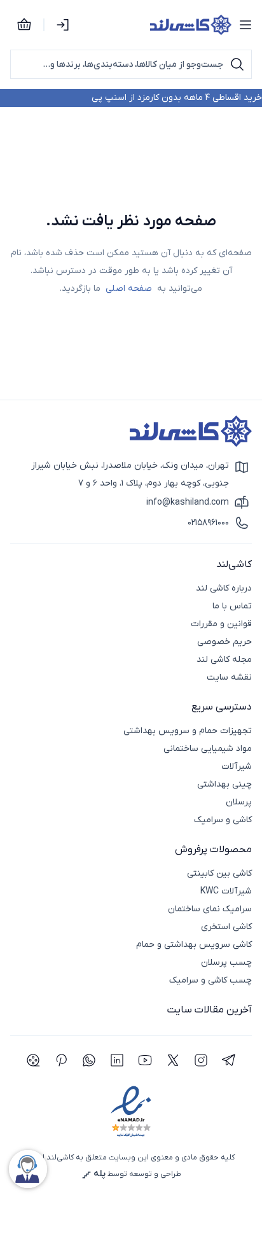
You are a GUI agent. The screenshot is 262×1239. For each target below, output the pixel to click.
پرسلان (239, 802)
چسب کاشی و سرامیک (210, 980)
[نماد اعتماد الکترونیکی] (131, 1112)
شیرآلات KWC (226, 891)
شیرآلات (236, 766)
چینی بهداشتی (224, 784)
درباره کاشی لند (224, 588)
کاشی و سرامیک (223, 820)
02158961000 (208, 523)
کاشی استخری (226, 927)
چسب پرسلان (226, 962)
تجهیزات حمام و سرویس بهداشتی (187, 731)
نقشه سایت (229, 677)
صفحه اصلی (129, 289)
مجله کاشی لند (224, 660)
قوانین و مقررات (221, 624)
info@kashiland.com (187, 502)
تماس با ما (232, 606)
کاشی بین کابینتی (219, 873)
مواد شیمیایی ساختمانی (207, 749)
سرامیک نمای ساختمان (210, 909)
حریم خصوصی (224, 642)
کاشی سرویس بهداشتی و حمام (194, 945)
